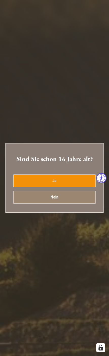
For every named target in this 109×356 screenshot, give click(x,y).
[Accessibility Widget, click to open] (101, 178)
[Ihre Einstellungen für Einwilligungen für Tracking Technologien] (100, 347)
